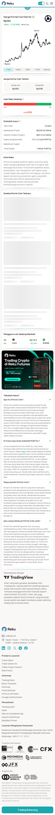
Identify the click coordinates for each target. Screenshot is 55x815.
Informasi (6, 687)
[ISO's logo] (32, 749)
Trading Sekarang (28, 809)
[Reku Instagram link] (9, 648)
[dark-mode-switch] (47, 3)
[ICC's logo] (12, 757)
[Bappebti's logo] (7, 749)
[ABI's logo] (11, 777)
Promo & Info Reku (10, 693)
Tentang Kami (8, 706)
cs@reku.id (11, 635)
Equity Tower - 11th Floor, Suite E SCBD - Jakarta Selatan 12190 (21, 641)
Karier (4, 710)
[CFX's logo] (46, 749)
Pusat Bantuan (8, 690)
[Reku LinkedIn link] (3, 648)
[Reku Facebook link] (26, 648)
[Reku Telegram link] (20, 648)
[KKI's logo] (33, 758)
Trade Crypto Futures (12, 667)
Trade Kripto (7, 660)
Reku (24, 451)
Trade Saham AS (9, 663)
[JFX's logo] (10, 765)
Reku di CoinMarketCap (12, 713)
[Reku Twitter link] (14, 648)
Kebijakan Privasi (9, 720)
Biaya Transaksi (9, 683)
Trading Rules (8, 680)
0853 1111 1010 (21, 736)
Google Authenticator (12, 697)
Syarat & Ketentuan (11, 717)
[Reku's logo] (8, 3)
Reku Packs (7, 670)
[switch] (41, 3)
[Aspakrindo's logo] (31, 777)
